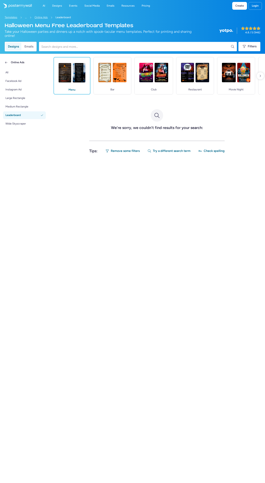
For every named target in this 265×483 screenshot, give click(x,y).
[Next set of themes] (260, 76)
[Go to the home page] (16, 6)
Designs (13, 46)
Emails (28, 46)
